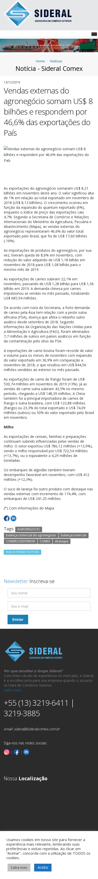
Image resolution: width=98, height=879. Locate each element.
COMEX (45, 541)
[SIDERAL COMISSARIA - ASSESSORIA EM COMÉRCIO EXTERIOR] (38, 13)
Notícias (56, 61)
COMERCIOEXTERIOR (20, 541)
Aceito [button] (43, 867)
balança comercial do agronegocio (31, 535)
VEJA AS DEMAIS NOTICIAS (22, 552)
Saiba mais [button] (19, 867)
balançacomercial (73, 535)
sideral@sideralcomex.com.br (37, 729)
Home (40, 61)
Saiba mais (12, 690)
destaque (61, 541)
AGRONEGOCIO (28, 529)
